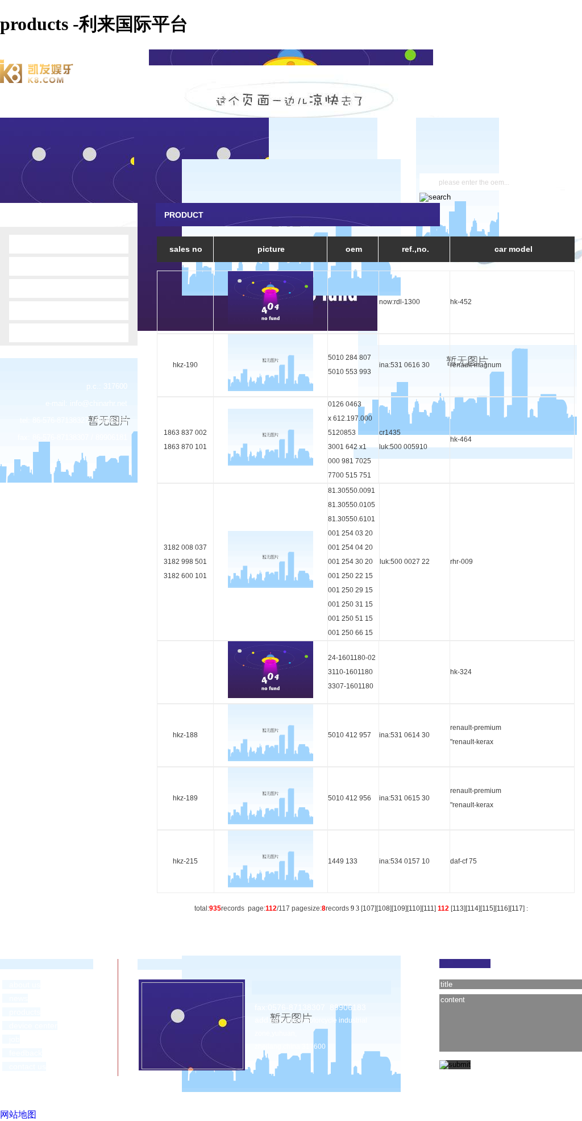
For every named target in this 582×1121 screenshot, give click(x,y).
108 (384, 908)
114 (473, 908)
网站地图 (18, 1114)
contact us (24, 1066)
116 (502, 908)
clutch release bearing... (55, 310)
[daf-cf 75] (270, 885)
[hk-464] (270, 463)
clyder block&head (47, 244)
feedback (22, 1052)
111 (428, 908)
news (15, 998)
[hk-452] (270, 326)
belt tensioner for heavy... (56, 333)
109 (399, 908)
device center (29, 1025)
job (11, 1039)
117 (517, 908)
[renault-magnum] (270, 389)
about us (21, 984)
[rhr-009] (270, 585)
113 (458, 908)
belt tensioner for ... (47, 288)
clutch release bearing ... (56, 266)
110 (414, 908)
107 (369, 908)
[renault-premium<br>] (270, 759)
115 (487, 908)
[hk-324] (270, 696)
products (21, 1011)
